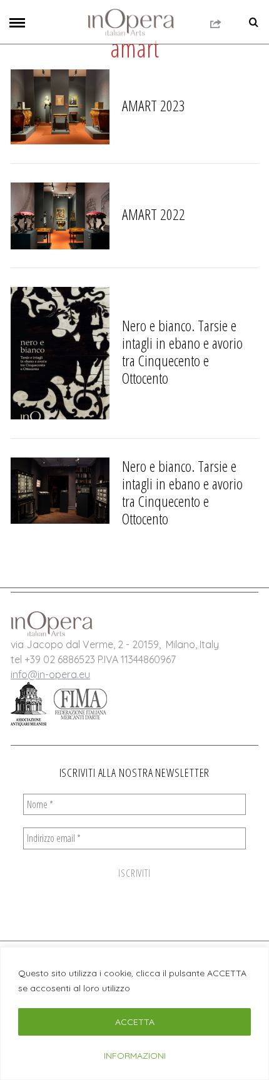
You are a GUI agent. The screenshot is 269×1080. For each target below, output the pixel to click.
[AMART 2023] (60, 106)
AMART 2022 (153, 214)
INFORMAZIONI (135, 1055)
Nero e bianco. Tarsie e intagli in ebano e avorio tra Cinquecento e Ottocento (182, 351)
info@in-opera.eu (50, 674)
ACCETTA (135, 1022)
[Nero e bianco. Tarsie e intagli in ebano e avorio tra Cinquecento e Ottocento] (60, 353)
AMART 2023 (153, 105)
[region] (134, 1013)
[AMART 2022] (60, 215)
